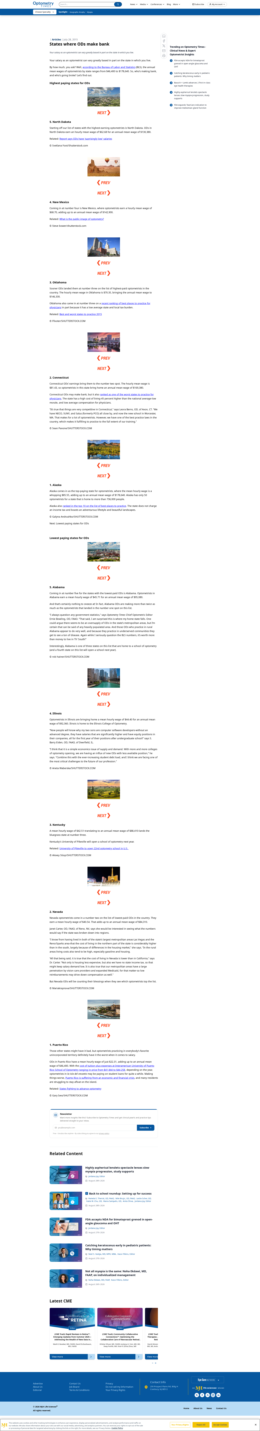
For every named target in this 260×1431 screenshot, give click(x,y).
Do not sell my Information (119, 1386)
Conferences (156, 4)
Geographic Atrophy (77, 12)
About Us (38, 1386)
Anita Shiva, (128, 1201)
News (132, 4)
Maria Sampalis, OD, (112, 1201)
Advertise (38, 1383)
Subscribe (144, 1127)
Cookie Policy (117, 1428)
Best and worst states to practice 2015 (80, 314)
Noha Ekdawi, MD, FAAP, (99, 1280)
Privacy (109, 1383)
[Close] (256, 1425)
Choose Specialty (43, 12)
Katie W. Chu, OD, (94, 1201)
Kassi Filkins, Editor (126, 1254)
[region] (130, 1425)
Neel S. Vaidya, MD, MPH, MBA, (102, 1254)
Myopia (90, 12)
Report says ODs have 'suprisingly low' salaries (85, 138)
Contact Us (75, 1383)
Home (186, 1408)
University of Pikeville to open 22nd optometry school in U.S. (94, 848)
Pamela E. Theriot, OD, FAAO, (101, 1198)
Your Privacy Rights (115, 1390)
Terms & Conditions (79, 1390)
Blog (169, 4)
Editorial (37, 1390)
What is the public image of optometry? (81, 219)
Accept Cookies (220, 1424)
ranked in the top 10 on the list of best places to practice (94, 506)
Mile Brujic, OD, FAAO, (125, 1198)
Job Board (74, 1386)
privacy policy (104, 1133)
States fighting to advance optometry (80, 1088)
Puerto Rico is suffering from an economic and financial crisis (99, 1077)
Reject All (201, 1424)
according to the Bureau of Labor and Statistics (109, 67)
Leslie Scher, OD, (143, 1198)
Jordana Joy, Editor (96, 1176)
